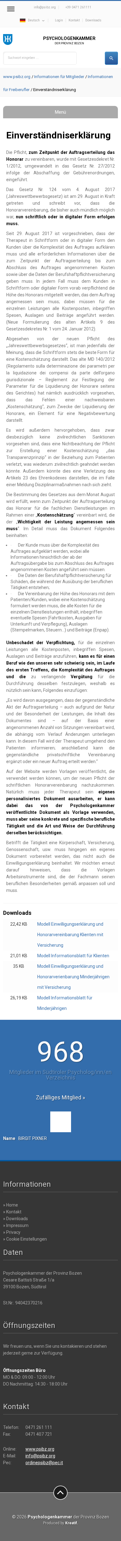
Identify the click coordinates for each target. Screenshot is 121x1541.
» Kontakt (12, 1211)
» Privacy (11, 1232)
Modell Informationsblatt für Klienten (73, 955)
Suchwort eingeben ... (23, 58)
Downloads (93, 20)
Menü (60, 112)
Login (59, 20)
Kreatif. (71, 1523)
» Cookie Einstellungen (25, 1239)
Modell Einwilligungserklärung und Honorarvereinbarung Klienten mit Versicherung (70, 935)
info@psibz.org (45, 7)
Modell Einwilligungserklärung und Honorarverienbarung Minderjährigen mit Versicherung (73, 977)
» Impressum (16, 1225)
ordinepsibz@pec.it (44, 1462)
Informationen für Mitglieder (59, 76)
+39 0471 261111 (78, 7)
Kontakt (74, 20)
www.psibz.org (16, 76)
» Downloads (15, 1218)
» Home (10, 1205)
